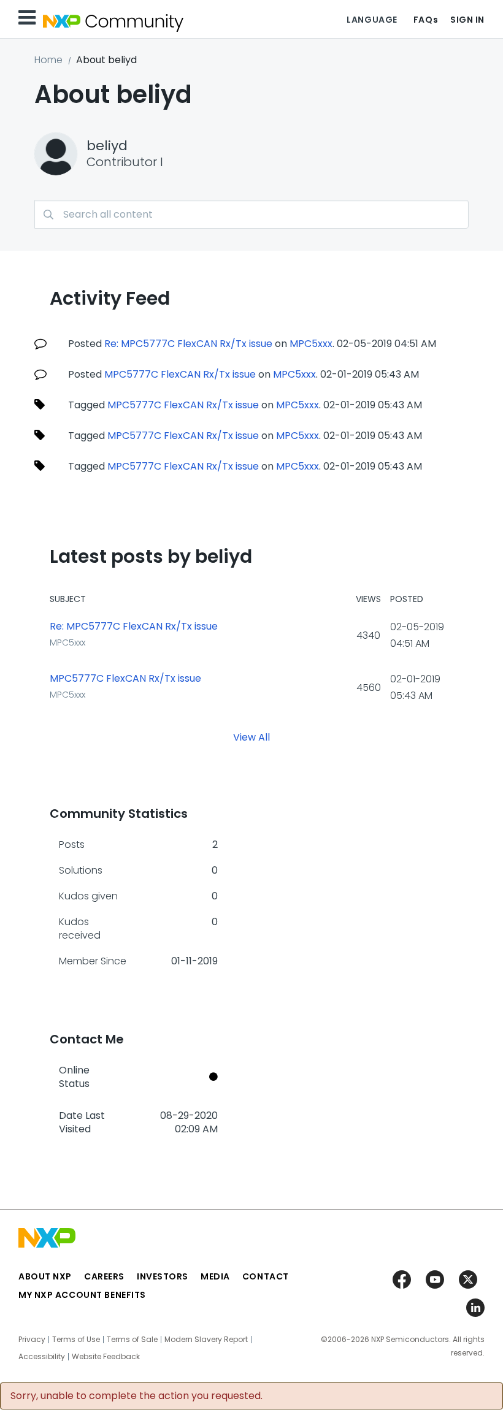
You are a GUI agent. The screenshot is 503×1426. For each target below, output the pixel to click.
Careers (104, 1276)
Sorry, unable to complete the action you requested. (136, 1396)
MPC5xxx (311, 344)
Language (372, 19)
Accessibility (41, 1356)
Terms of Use (76, 1339)
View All (251, 737)
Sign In (467, 19)
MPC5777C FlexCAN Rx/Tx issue (180, 374)
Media (215, 1276)
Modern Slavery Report (206, 1339)
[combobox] (251, 214)
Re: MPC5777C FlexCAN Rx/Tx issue (188, 344)
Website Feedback (106, 1356)
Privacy (31, 1339)
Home (48, 60)
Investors (162, 1276)
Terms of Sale (132, 1339)
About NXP (45, 1276)
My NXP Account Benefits (82, 1295)
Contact (265, 1276)
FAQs (425, 19)
